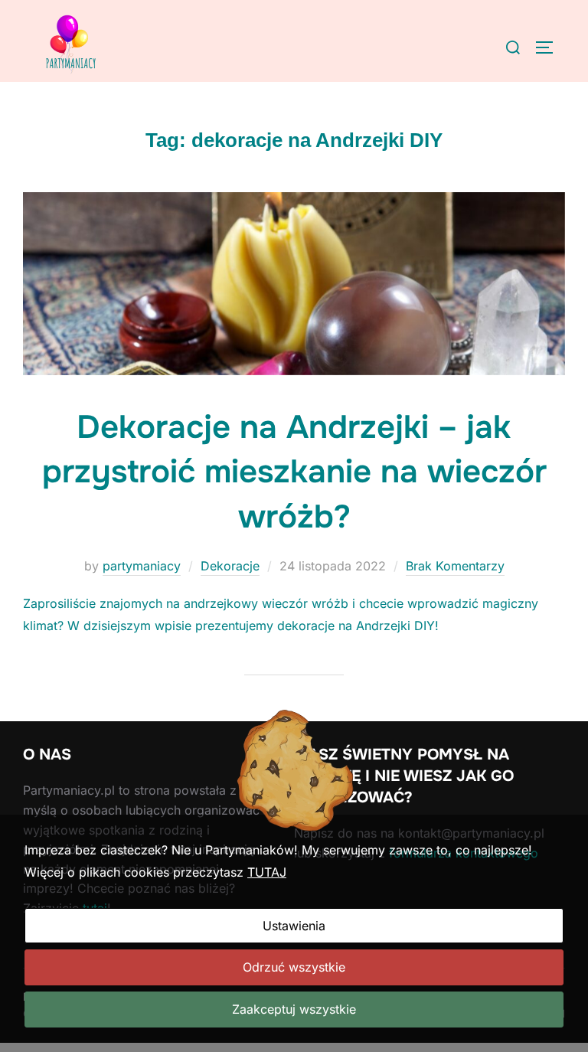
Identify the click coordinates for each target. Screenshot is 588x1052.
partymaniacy (142, 565)
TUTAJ (266, 872)
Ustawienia (294, 925)
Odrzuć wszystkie (294, 967)
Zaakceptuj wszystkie (294, 1009)
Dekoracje (230, 565)
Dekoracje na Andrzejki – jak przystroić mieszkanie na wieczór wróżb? (294, 472)
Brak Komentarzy (455, 565)
